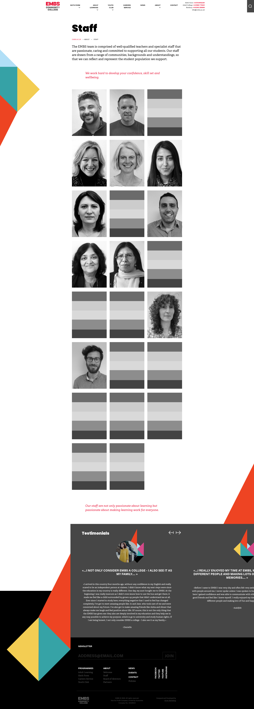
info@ (198, 10)
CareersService (127, 6)
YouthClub (110, 6)
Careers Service (85, 678)
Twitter (159, 674)
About (157, 5)
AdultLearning (94, 6)
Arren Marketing (170, 700)
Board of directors (112, 678)
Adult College (194, 5)
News (142, 5)
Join (169, 655)
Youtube (162, 674)
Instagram (166, 672)
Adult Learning (85, 672)
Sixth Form (75, 5)
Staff (105, 675)
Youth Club (83, 682)
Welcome (107, 672)
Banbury (195, 7)
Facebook (155, 673)
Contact (174, 5)
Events (132, 672)
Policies (132, 681)
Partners (107, 682)
